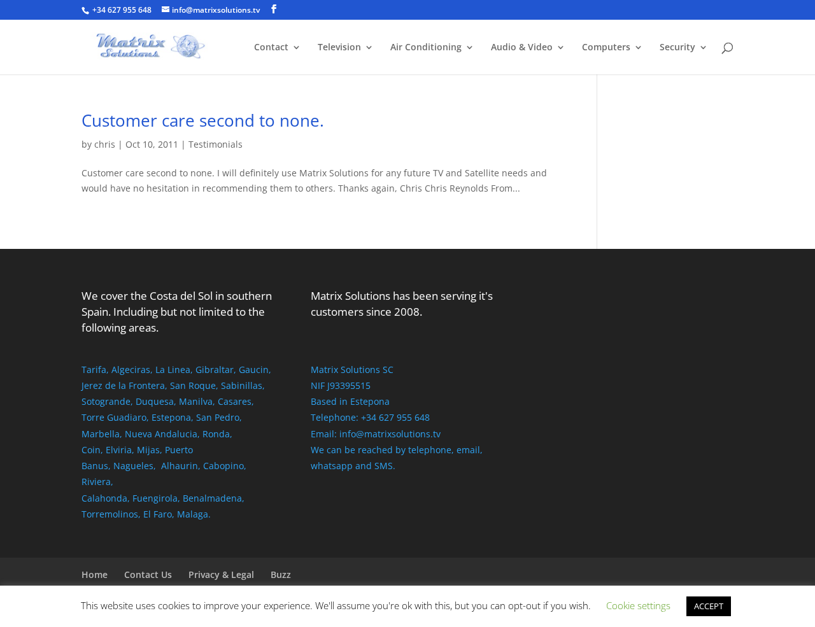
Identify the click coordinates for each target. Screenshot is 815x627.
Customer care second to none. (203, 120)
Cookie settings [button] (638, 605)
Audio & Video (522, 48)
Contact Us (148, 574)
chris (104, 144)
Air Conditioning (426, 48)
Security (677, 48)
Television (339, 48)
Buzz (281, 574)
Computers (606, 48)
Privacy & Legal (221, 574)
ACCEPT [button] (708, 606)
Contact (271, 48)
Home (95, 574)
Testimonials (215, 144)
